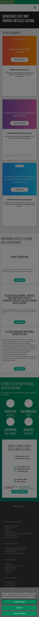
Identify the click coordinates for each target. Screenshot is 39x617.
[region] (19, 602)
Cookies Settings (19, 602)
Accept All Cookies (19, 613)
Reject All (19, 608)
